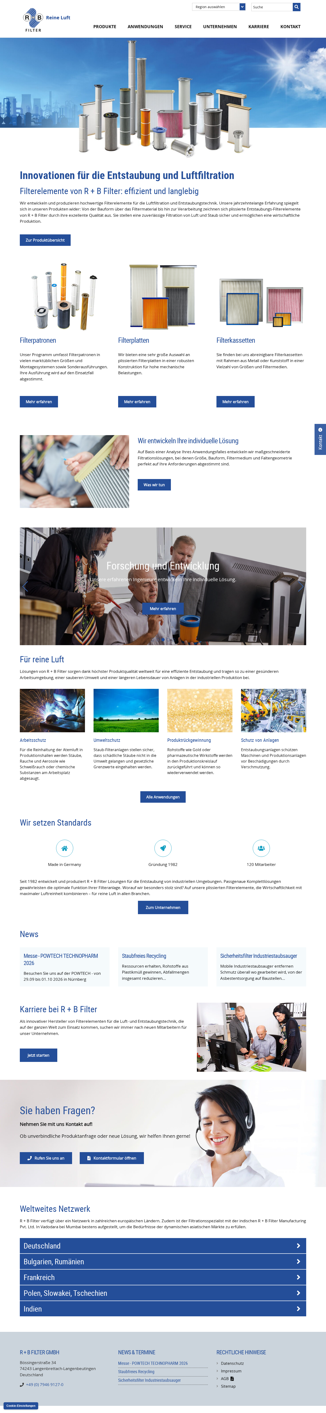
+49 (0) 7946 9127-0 (44, 1384)
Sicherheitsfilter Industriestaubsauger (258, 956)
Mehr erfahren (163, 608)
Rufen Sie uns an (45, 1158)
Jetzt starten (38, 1055)
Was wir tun (154, 484)
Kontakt (290, 27)
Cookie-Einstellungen (20, 1406)
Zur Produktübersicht (45, 240)
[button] (152, 639)
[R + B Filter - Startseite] (33, 19)
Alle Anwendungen (163, 797)
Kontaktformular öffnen (111, 1158)
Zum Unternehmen (163, 907)
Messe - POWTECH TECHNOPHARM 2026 (61, 959)
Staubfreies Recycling (144, 956)
